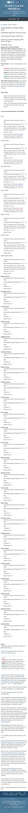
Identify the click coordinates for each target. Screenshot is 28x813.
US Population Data (8, 692)
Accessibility (18, 793)
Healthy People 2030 (6, 741)
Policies (11, 793)
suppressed (13, 768)
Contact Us (22, 794)
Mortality (5, 24)
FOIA (24, 793)
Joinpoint (21, 699)
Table (9, 24)
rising (20, 160)
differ (8, 704)
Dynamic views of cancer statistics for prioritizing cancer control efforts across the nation (14, 13)
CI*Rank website (5, 721)
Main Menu (12, 19)
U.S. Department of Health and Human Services (13, 801)
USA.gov (17, 804)
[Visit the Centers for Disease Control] (17, 1)
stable (20, 134)
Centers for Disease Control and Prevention (13, 742)
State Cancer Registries (7, 651)
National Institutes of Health (9, 803)
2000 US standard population (12, 682)
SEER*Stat (7, 680)
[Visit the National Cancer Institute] (10, 1)
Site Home (5, 793)
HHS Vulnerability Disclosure (10, 794)
